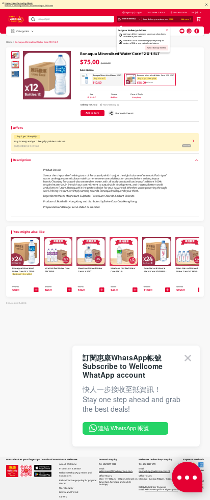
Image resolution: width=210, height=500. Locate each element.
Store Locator (180, 12)
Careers (63, 496)
